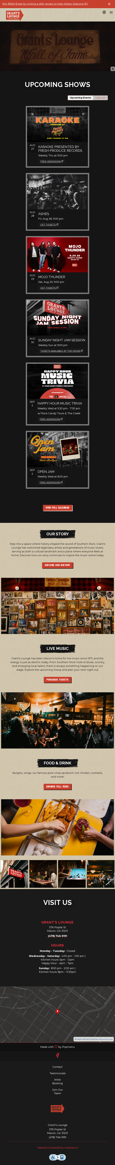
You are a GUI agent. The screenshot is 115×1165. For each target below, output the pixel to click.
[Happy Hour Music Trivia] (57, 388)
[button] (14, 874)
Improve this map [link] (105, 1039)
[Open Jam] (57, 454)
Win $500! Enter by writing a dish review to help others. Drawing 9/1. (45, 3)
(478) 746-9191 (57, 1137)
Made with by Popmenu (38, 1047)
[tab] (80, 97)
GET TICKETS (48, 224)
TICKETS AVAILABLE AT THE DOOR (60, 351)
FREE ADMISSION (50, 161)
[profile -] (104, 12)
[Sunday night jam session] (57, 322)
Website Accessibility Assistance (57, 1147)
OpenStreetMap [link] (91, 1039)
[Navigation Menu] (111, 12)
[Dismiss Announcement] (109, 4)
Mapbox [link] (79, 1039)
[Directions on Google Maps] (57, 1014)
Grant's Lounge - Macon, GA (57, 1108)
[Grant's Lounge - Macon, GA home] (14, 15)
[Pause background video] (113, 69)
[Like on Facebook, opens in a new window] (57, 1056)
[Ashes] (57, 196)
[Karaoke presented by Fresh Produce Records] (57, 131)
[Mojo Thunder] (57, 259)
